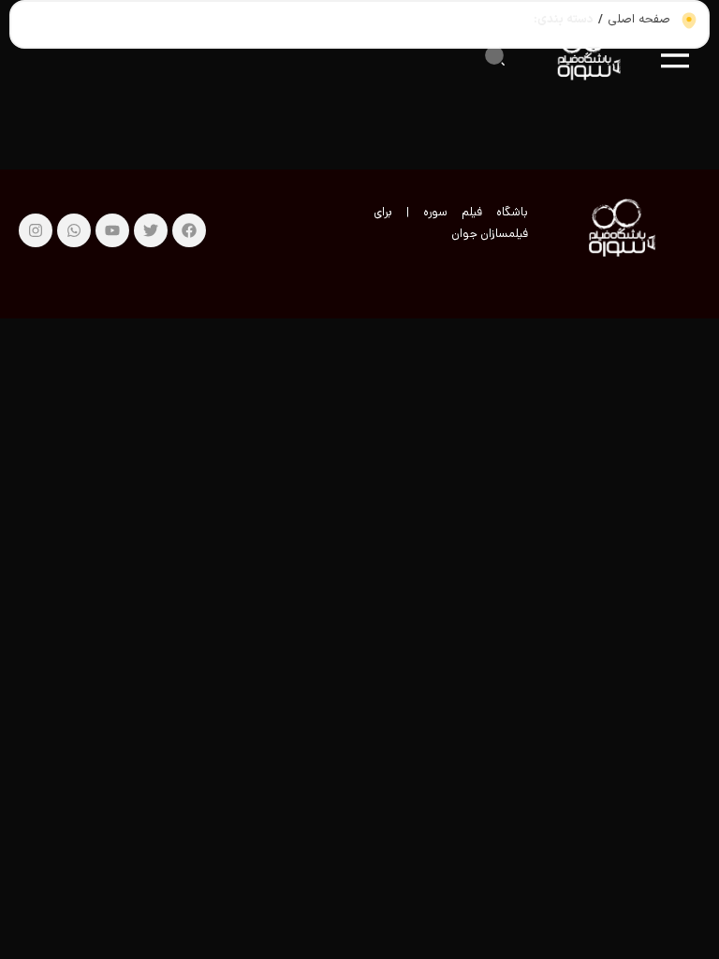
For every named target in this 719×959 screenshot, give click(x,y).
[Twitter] (151, 230)
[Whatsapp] (74, 230)
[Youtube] (112, 230)
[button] (494, 55)
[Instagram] (35, 230)
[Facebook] (189, 230)
